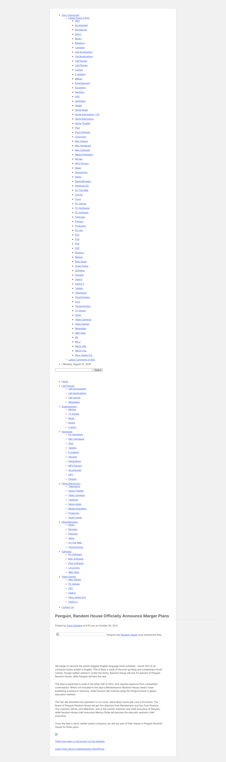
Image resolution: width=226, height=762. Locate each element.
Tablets (79, 288)
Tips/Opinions (82, 297)
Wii (76, 337)
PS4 (77, 239)
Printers (79, 221)
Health (78, 105)
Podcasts (80, 217)
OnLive (79, 194)
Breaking (80, 43)
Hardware (80, 101)
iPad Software (82, 132)
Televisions (81, 292)
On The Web (81, 190)
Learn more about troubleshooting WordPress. (80, 748)
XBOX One (80, 350)
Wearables (80, 328)
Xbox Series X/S (83, 355)
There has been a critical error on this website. (80, 741)
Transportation (83, 306)
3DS (77, 20)
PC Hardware (82, 208)
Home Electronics (84, 118)
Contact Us (68, 607)
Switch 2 (79, 283)
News (78, 176)
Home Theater (82, 123)
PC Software (82, 212)
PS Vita (79, 230)
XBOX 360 (80, 346)
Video (78, 315)
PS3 (77, 234)
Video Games (82, 324)
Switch (78, 279)
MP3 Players (82, 163)
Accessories (81, 25)
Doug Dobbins (74, 625)
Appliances (81, 29)
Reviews (79, 252)
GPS (77, 96)
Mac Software (82, 150)
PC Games (80, 203)
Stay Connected (70, 15)
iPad (77, 127)
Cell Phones (81, 65)
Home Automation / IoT (87, 114)
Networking (81, 172)
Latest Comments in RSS (81, 359)
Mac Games (81, 141)
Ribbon (79, 257)
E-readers (80, 74)
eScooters (80, 87)
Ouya (78, 199)
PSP (77, 248)
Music (78, 167)
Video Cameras (83, 319)
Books (78, 38)
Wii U (77, 341)
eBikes (78, 78)
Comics (79, 69)
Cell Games (81, 60)
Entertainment (82, 83)
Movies (79, 159)
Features (79, 92)
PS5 (77, 243)
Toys (77, 301)
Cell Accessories (83, 52)
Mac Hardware (83, 145)
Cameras (80, 47)
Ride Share (81, 261)
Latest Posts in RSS (78, 18)
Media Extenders (84, 154)
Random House (129, 634)
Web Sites (80, 332)
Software (80, 270)
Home (65, 381)
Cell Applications (84, 56)
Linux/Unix (80, 136)
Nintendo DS (82, 185)
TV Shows (80, 310)
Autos (78, 34)
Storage (79, 274)
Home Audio (81, 110)
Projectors (80, 225)
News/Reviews (83, 181)
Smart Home (81, 266)
